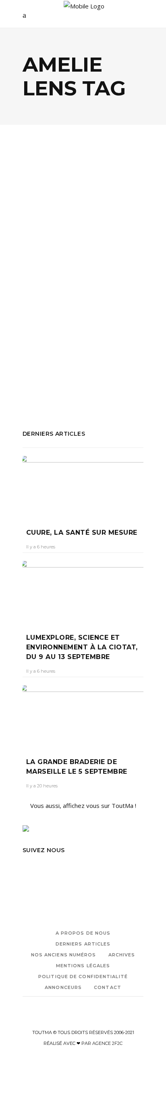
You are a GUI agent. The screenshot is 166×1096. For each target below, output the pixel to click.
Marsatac (35, 373)
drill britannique (89, 352)
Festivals (45, 233)
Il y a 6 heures (40, 547)
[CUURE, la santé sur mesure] (83, 486)
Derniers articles (83, 944)
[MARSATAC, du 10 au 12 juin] (83, 193)
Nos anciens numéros (63, 955)
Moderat (109, 373)
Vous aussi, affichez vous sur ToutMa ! (83, 805)
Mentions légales (83, 965)
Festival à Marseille (66, 362)
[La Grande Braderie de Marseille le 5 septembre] (83, 715)
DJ (62, 352)
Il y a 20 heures (42, 786)
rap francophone (100, 384)
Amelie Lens (39, 352)
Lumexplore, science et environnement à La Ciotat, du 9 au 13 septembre (81, 647)
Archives (121, 955)
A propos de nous (83, 933)
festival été (112, 362)
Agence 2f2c (107, 1043)
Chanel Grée (43, 281)
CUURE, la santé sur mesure (81, 532)
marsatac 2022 (72, 373)
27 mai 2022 (81, 281)
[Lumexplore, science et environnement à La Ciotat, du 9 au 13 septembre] (83, 591)
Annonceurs (63, 987)
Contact (107, 987)
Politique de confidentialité (83, 976)
